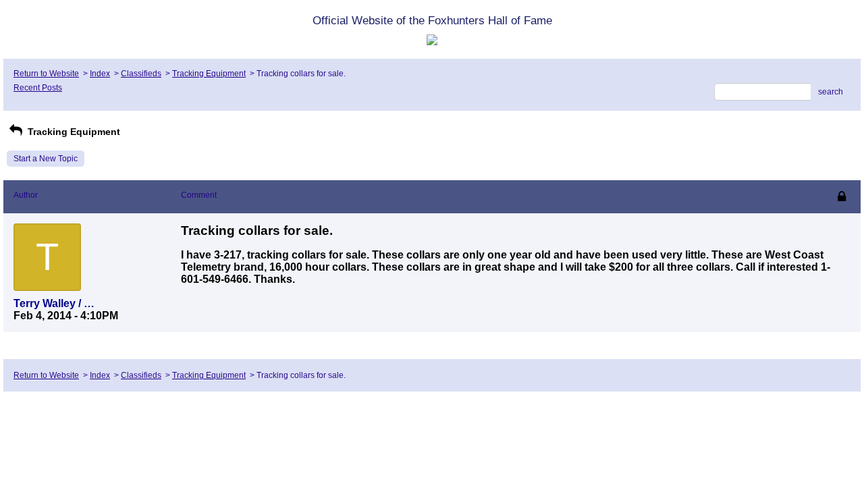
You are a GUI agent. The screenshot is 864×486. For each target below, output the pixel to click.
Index (100, 73)
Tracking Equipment (209, 73)
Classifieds (141, 73)
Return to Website (46, 73)
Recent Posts (38, 87)
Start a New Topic (46, 158)
